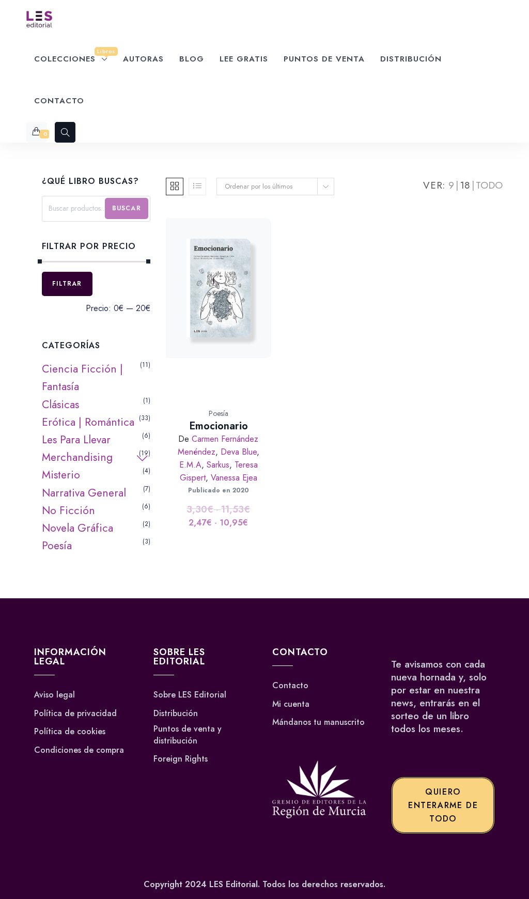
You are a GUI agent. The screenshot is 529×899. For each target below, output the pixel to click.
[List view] (197, 186)
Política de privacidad (75, 713)
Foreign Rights (180, 759)
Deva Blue (239, 452)
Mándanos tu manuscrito (318, 722)
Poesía (218, 413)
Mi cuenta (290, 704)
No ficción (68, 510)
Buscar (126, 208)
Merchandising (77, 457)
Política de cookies (69, 731)
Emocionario (218, 426)
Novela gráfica (77, 528)
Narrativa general (84, 493)
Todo (489, 185)
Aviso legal (54, 695)
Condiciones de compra (79, 750)
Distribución (175, 713)
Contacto (290, 685)
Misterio (61, 475)
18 (465, 185)
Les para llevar (76, 439)
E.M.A (190, 465)
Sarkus (218, 465)
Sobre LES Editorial (189, 695)
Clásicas (60, 404)
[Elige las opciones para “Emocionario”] (230, 319)
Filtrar (67, 283)
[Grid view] (174, 186)
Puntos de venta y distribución (187, 734)
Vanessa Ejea (234, 478)
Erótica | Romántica (88, 422)
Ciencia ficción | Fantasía (82, 377)
